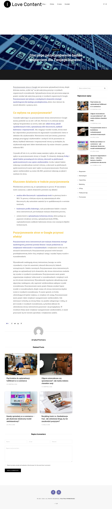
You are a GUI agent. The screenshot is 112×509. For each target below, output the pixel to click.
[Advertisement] (56, 21)
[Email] (6, 106)
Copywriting (82, 180)
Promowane (82, 197)
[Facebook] (53, 492)
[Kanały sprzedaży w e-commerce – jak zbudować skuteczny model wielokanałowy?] (21, 402)
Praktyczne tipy (83, 192)
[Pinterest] (6, 101)
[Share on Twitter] (6, 97)
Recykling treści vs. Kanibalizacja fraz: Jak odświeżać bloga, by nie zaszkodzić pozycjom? (55, 418)
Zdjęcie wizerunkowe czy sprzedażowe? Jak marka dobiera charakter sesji (55, 380)
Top (56, 503)
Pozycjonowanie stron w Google (25, 87)
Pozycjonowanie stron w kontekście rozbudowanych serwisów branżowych (98, 131)
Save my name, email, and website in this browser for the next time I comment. (29, 465)
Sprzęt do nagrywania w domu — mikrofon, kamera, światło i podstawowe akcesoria (98, 159)
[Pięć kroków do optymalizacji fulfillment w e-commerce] (21, 364)
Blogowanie (82, 171)
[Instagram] (59, 492)
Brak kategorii (83, 175)
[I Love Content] (23, 4)
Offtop (81, 188)
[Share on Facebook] (6, 92)
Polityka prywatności (67, 498)
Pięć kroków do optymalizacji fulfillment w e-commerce (98, 104)
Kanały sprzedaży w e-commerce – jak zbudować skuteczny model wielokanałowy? (20, 418)
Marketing (56, 49)
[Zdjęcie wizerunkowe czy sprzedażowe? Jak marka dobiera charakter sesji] (56, 364)
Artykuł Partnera (46, 65)
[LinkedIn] (18, 323)
